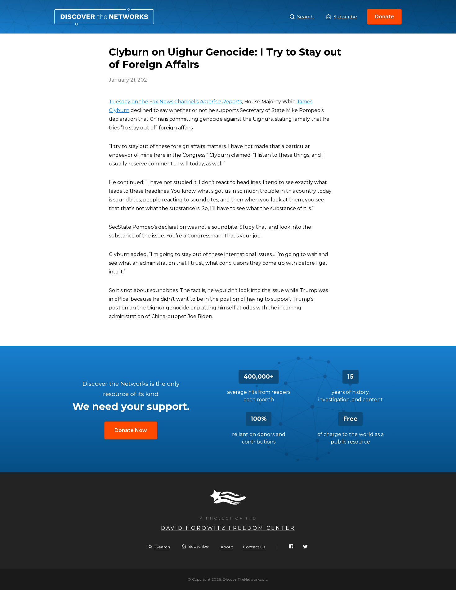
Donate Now (130, 430)
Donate (384, 17)
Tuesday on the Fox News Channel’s (175, 102)
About (227, 546)
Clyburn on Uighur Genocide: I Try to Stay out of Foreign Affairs (104, 16)
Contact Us (254, 546)
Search (305, 17)
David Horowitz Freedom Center (228, 528)
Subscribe (345, 17)
